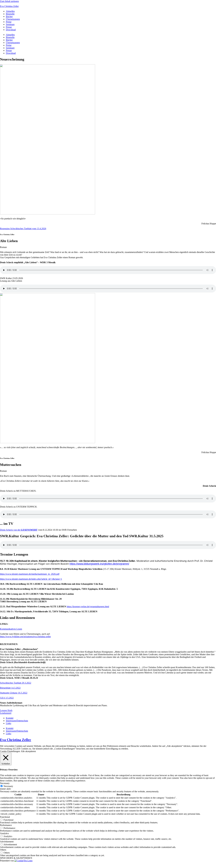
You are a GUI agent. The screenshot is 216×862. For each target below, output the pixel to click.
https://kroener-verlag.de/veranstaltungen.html (88, 606)
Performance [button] (6, 825)
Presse (9, 27)
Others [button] (3, 850)
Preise (8, 22)
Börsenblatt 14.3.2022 (10, 688)
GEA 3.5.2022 (7, 698)
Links (8, 723)
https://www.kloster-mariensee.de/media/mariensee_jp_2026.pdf (29, 574)
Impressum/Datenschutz (17, 720)
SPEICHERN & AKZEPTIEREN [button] (16, 858)
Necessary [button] (5, 783)
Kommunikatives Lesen (11, 629)
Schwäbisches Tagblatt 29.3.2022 (15, 683)
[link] (108, 639)
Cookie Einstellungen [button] (10, 751)
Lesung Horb (6, 710)
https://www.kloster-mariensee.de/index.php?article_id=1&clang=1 (31, 579)
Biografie (10, 14)
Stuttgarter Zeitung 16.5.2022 (13, 693)
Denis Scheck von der (10, 530)
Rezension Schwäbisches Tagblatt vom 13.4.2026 (23, 228)
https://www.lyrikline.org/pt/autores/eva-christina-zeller (25, 636)
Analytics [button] (4, 833)
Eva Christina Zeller (9, 6)
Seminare (10, 24)
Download (11, 29)
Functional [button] (5, 817)
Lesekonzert (5, 713)
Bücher (9, 16)
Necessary (8, 786)
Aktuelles (10, 11)
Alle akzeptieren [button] (28, 751)
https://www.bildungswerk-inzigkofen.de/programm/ (99, 563)
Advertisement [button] (7, 841)
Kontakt (9, 718)
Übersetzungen (13, 19)
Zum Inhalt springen (9, 1)
